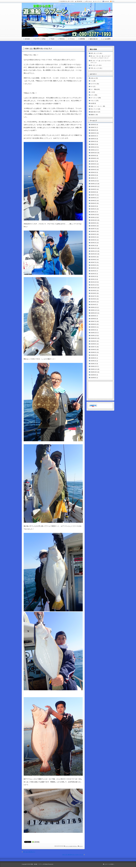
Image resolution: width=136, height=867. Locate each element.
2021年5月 (93, 301)
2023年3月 (93, 240)
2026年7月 (93, 127)
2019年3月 (93, 358)
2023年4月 (93, 237)
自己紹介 (27, 39)
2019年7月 (93, 346)
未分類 (92, 103)
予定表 (52, 39)
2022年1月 (93, 279)
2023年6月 (93, 231)
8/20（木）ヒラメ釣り (96, 53)
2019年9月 (93, 341)
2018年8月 (93, 377)
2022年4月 (93, 271)
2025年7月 (93, 161)
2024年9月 (93, 189)
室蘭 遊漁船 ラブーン (37, 864)
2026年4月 (93, 136)
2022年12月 (93, 248)
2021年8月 (93, 293)
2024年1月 (93, 212)
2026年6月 (93, 130)
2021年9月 (93, 290)
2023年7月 (93, 228)
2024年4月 (93, 203)
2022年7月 (93, 262)
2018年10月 (93, 372)
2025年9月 (93, 155)
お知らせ (92, 78)
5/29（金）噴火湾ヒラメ (29, 852)
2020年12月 (93, 307)
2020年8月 (93, 318)
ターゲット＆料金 (40, 39)
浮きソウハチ (94, 109)
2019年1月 (93, 363)
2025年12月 (93, 147)
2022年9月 (93, 257)
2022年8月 (93, 259)
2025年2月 (93, 175)
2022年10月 (93, 254)
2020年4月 (93, 330)
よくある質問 (106, 39)
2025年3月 (93, 172)
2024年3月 (93, 206)
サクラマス (93, 83)
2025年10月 (93, 152)
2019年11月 (93, 335)
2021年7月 (93, 296)
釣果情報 (82, 39)
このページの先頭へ (109, 864)
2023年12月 (93, 214)
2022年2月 (93, 276)
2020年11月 (93, 310)
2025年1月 (93, 178)
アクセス (72, 39)
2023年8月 (93, 226)
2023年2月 (93, 242)
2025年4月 (93, 169)
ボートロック (94, 97)
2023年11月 (93, 217)
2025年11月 (93, 150)
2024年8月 (93, 192)
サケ (91, 86)
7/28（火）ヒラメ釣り (96, 68)
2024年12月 (93, 181)
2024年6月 (93, 197)
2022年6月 (93, 265)
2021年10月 (93, 287)
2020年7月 (93, 321)
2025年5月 (93, 167)
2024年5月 (93, 200)
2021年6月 (93, 299)
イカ (91, 81)
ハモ (91, 92)
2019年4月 (93, 355)
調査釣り (92, 114)
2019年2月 (93, 360)
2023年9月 (93, 223)
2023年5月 (93, 234)
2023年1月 (93, 245)
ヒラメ (81, 846)
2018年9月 (93, 375)
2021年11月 (93, 285)
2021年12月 (93, 282)
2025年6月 (93, 164)
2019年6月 (93, 349)
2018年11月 (93, 369)
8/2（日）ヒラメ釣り (96, 65)
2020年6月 (93, 324)
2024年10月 (93, 186)
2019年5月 (93, 352)
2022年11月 (93, 251)
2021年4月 (93, 304)
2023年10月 (93, 220)
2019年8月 (93, 344)
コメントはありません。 (71, 846)
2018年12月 (93, 366)
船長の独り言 (94, 39)
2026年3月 (93, 138)
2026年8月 (93, 124)
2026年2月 (93, 141)
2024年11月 (93, 183)
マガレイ (92, 100)
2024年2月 (93, 209)
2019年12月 (93, 332)
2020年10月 (93, 313)
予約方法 (61, 39)
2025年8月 (93, 158)
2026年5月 (93, 133)
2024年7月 (93, 195)
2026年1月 (93, 144)
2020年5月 (93, 327)
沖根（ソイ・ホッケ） (96, 106)
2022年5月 (93, 268)
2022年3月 (93, 273)
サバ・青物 (93, 89)
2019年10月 (93, 338)
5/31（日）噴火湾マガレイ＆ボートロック (72, 854)
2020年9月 (93, 316)
